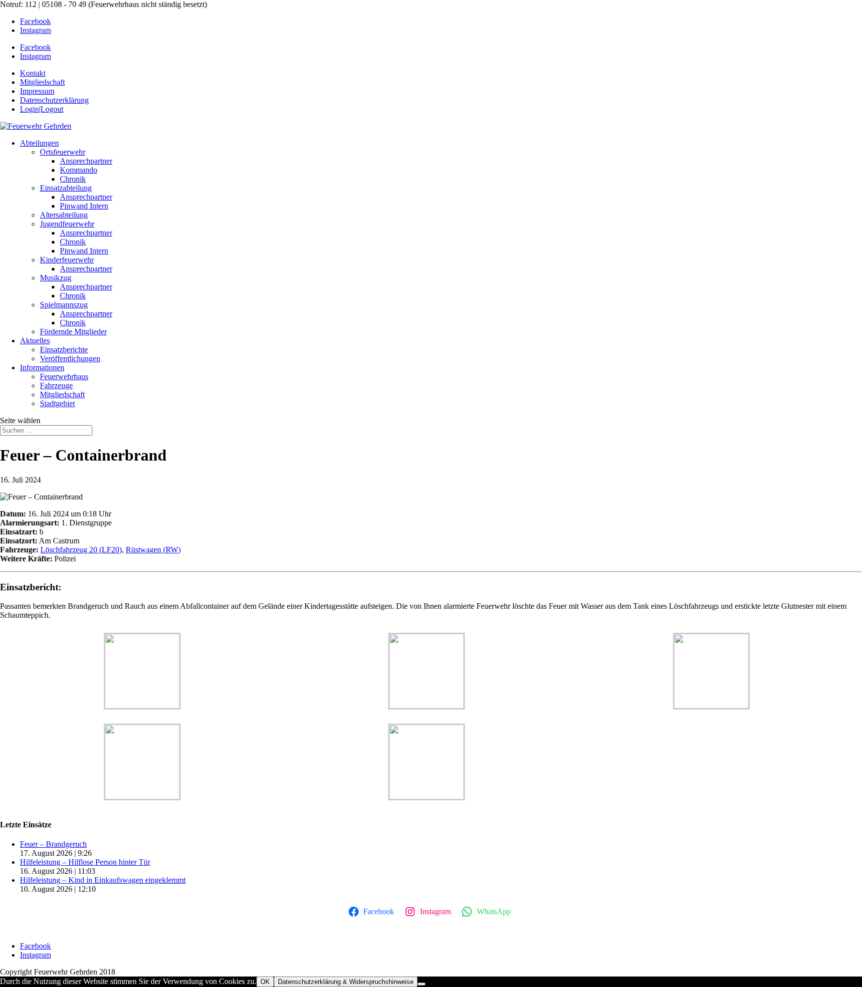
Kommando (78, 170)
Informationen (42, 367)
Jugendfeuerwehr (67, 224)
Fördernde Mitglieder (73, 331)
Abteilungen (39, 143)
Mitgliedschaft (62, 394)
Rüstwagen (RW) (153, 549)
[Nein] (422, 984)
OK (265, 982)
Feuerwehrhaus (64, 376)
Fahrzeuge (56, 385)
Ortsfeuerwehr (62, 152)
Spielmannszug (64, 304)
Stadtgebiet (57, 403)
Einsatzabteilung (66, 188)
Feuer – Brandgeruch (53, 844)
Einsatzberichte (64, 349)
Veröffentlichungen (70, 358)
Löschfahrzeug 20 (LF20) (81, 549)
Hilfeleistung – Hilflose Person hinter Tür (85, 862)
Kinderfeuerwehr (67, 259)
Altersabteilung (64, 215)
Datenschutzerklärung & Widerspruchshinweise (346, 982)
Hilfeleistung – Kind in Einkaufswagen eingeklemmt (103, 880)
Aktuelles (35, 340)
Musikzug (55, 277)
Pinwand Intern (84, 206)
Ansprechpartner (86, 161)
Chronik (73, 179)
